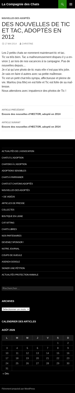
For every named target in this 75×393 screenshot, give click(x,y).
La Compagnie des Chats (20, 4)
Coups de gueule (12, 255)
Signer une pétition (13, 268)
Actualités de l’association (18, 151)
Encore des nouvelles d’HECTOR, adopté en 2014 (31, 112)
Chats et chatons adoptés (17, 184)
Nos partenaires (11, 236)
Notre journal (11, 249)
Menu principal (71, 4)
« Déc (6, 373)
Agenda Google (11, 262)
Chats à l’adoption (13, 158)
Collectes (8, 210)
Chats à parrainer (12, 177)
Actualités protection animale (20, 275)
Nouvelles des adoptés (16, 18)
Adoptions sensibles (14, 171)
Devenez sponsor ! (13, 242)
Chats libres (9, 229)
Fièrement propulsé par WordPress (18, 389)
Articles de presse (13, 203)
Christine (27, 44)
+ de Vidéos (8, 197)
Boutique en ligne (12, 216)
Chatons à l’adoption (14, 164)
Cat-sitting (8, 223)
